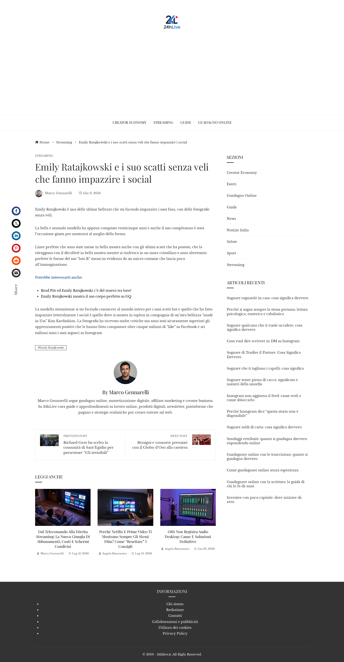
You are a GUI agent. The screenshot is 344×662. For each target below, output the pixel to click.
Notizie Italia (238, 230)
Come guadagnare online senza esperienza (263, 470)
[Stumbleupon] (16, 260)
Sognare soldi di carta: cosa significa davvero (264, 427)
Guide (232, 207)
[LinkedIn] (16, 235)
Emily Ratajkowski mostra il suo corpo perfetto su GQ (86, 296)
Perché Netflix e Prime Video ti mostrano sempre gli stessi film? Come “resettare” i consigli (125, 539)
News (231, 219)
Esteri (231, 184)
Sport (231, 253)
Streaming (44, 156)
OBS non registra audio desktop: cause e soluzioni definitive (188, 536)
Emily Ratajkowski (51, 347)
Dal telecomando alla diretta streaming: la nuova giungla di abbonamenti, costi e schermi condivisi (63, 539)
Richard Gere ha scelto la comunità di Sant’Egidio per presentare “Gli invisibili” (88, 444)
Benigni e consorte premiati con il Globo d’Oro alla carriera (159, 442)
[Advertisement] (172, 70)
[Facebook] (16, 211)
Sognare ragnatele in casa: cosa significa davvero (267, 298)
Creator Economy (242, 173)
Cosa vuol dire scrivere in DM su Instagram (263, 341)
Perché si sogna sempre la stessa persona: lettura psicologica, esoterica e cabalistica (267, 311)
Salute (232, 242)
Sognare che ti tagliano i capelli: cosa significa (265, 368)
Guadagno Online (242, 195)
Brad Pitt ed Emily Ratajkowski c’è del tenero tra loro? (86, 290)
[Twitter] (16, 223)
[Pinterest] (16, 248)
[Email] (16, 273)
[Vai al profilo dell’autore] (125, 372)
